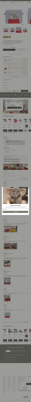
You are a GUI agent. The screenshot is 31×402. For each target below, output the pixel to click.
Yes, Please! (15, 211)
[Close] (28, 188)
